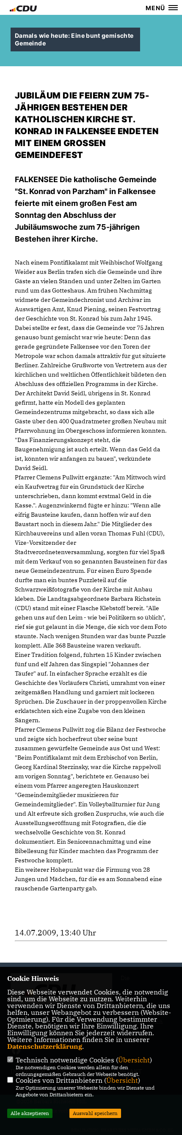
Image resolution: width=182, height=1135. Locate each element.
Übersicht (134, 1060)
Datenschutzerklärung (44, 1046)
